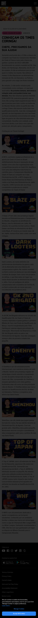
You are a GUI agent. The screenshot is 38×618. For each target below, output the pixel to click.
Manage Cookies (19, 609)
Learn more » (6, 605)
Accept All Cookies (19, 613)
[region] (19, 607)
